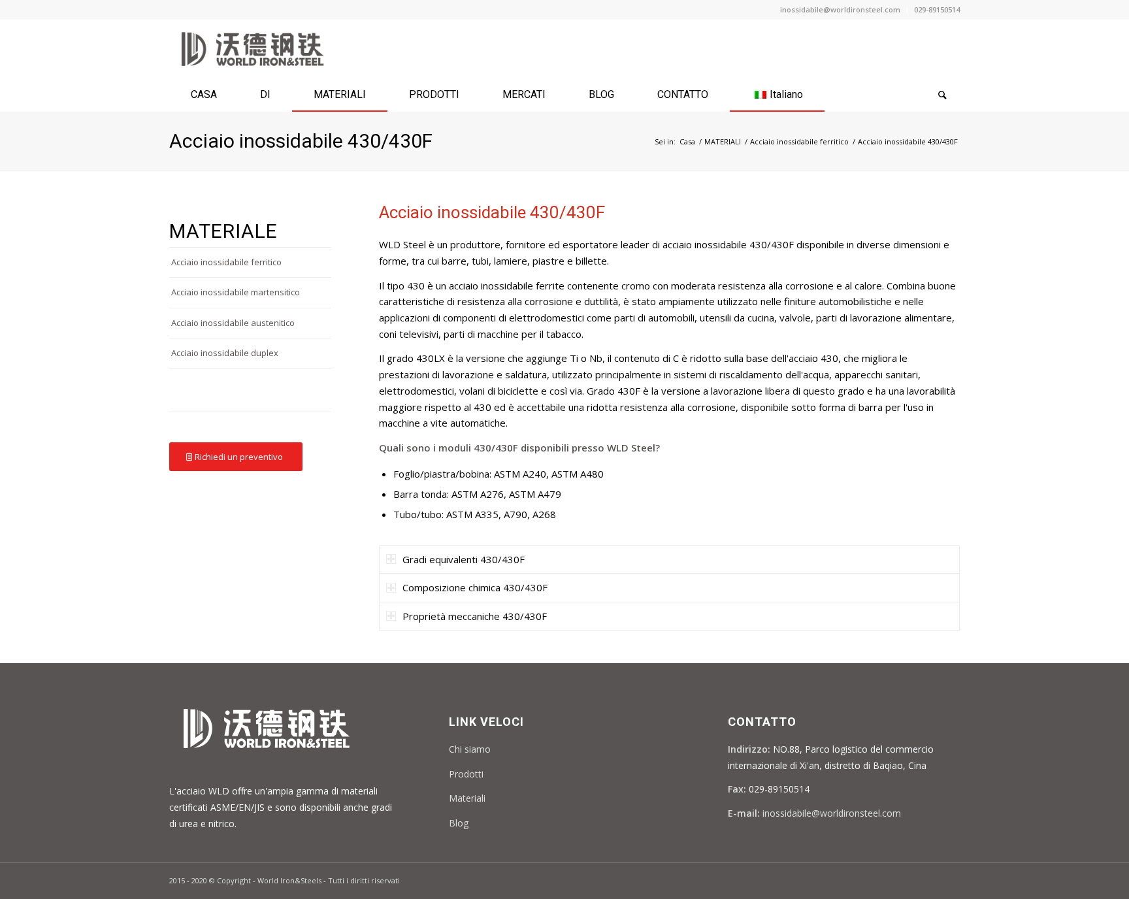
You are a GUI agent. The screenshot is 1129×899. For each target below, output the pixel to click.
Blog (458, 823)
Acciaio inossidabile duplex (224, 353)
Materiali (467, 798)
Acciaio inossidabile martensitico (235, 292)
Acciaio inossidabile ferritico (799, 141)
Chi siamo (470, 749)
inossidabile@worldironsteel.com (840, 9)
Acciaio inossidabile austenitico (233, 323)
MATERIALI (722, 141)
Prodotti (466, 774)
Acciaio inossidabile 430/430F (301, 140)
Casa (687, 141)
